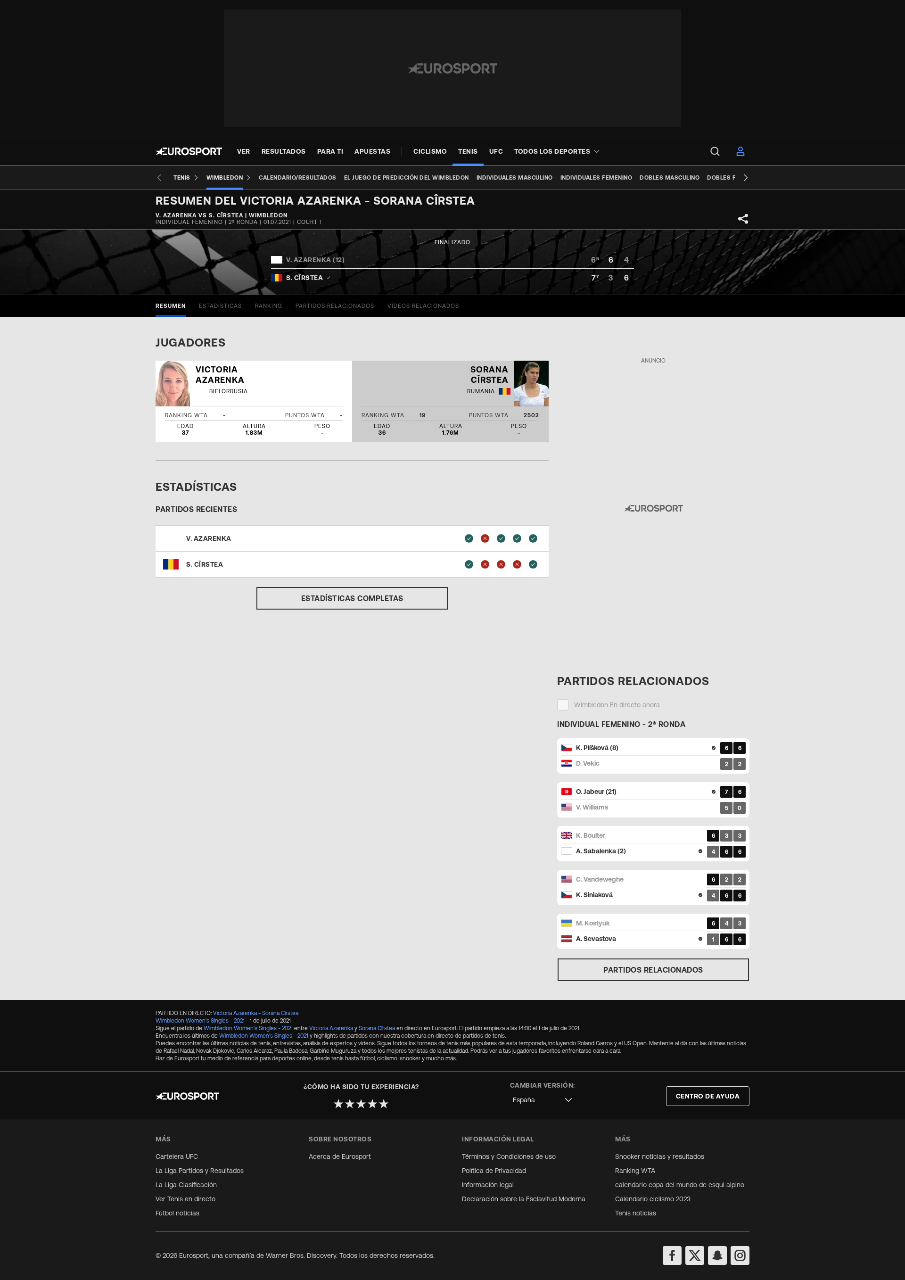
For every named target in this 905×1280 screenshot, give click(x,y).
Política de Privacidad (494, 1170)
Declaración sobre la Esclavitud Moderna (523, 1199)
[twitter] (694, 1255)
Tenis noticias (635, 1213)
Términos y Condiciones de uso (509, 1156)
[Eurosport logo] (189, 151)
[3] (361, 1103)
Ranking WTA (635, 1170)
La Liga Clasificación (186, 1185)
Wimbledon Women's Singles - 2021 (200, 1020)
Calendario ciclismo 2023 (653, 1199)
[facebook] (672, 1255)
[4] (372, 1103)
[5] (383, 1103)
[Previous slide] (159, 178)
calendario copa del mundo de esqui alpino (679, 1185)
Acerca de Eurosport (340, 1156)
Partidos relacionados (653, 970)
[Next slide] (745, 178)
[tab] (171, 306)
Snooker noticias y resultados (659, 1156)
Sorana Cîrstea (280, 1013)
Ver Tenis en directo (185, 1199)
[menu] (715, 151)
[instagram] (740, 1255)
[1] (338, 1103)
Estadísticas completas (352, 598)
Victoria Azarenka (235, 1013)
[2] (349, 1103)
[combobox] (542, 1100)
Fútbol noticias (177, 1213)
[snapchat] (717, 1255)
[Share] (743, 219)
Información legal (488, 1185)
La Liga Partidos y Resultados (200, 1170)
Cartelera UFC (177, 1156)
